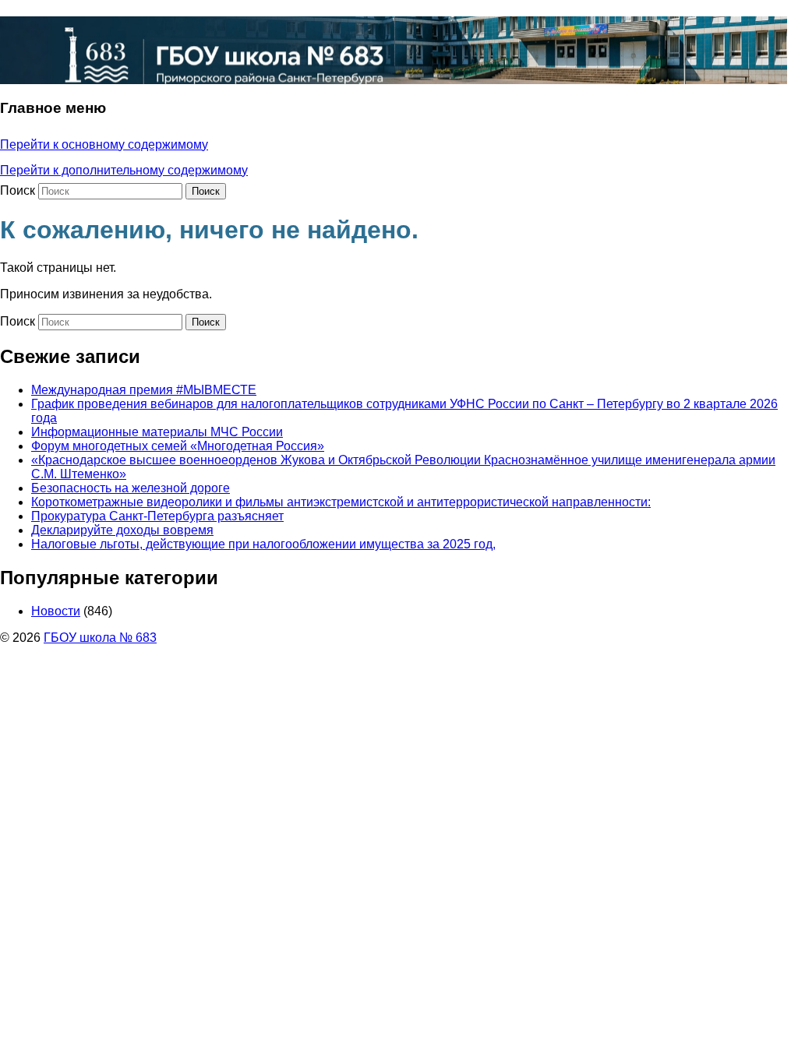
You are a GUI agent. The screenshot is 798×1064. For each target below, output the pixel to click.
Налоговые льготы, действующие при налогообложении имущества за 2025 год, (263, 544)
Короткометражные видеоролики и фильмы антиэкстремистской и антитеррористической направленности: (341, 502)
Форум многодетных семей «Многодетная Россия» (177, 446)
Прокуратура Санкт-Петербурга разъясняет (157, 516)
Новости (55, 611)
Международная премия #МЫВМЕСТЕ (143, 389)
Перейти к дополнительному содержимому (124, 170)
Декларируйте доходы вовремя (122, 530)
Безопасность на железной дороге (130, 488)
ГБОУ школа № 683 (100, 637)
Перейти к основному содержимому (104, 144)
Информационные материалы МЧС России (157, 432)
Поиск (17, 190)
